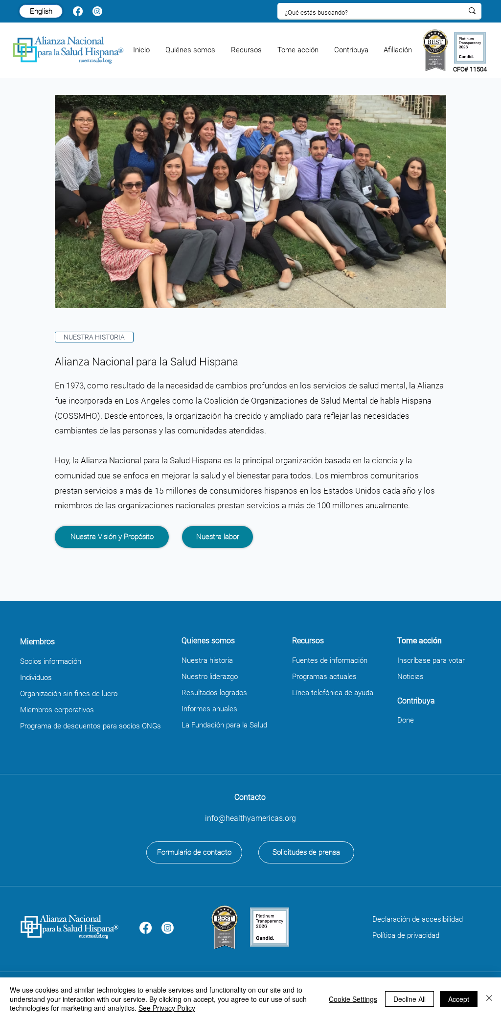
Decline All (409, 999)
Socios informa (44, 661)
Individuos (36, 677)
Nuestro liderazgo (210, 676)
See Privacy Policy (166, 1008)
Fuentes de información (329, 660)
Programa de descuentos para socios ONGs (90, 726)
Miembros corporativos (57, 709)
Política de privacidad (405, 935)
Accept (458, 999)
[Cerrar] (489, 998)
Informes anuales (209, 708)
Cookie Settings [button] (353, 999)
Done (405, 720)
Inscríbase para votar (431, 660)
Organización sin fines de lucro (68, 693)
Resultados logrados (214, 692)
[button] (191, 50)
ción (74, 661)
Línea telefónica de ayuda (332, 692)
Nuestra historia (207, 660)
